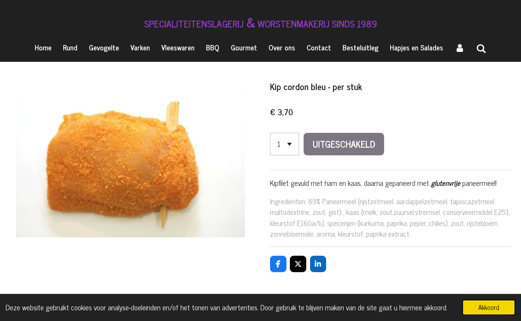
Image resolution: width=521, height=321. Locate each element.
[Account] (460, 47)
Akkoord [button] (488, 307)
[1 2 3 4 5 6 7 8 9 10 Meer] (284, 144)
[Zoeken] (481, 48)
